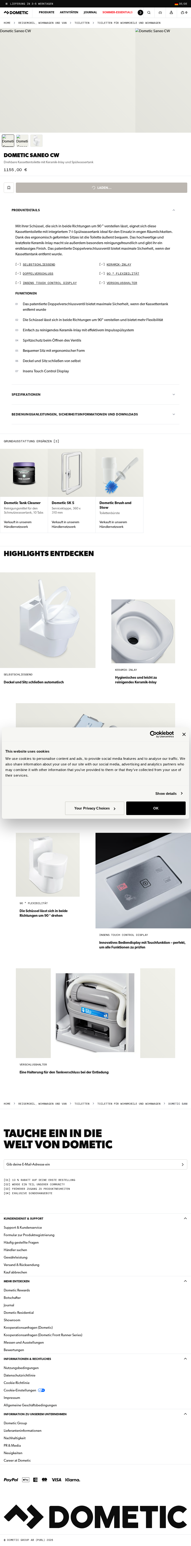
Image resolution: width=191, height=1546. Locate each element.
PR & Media (27, 1445)
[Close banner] (184, 734)
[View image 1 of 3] (8, 141)
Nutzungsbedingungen (21, 1368)
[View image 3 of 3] (36, 141)
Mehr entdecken (17, 1281)
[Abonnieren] (182, 1164)
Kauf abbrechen (15, 1272)
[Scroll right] (140, 12)
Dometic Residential (33, 1312)
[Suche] (148, 12)
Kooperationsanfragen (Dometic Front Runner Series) (43, 1335)
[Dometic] (16, 12)
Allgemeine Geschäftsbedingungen (30, 1405)
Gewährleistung (15, 1257)
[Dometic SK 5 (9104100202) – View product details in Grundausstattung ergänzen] (72, 491)
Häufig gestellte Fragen (21, 1242)
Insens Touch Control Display (50, 283)
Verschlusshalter (122, 283)
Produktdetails (26, 210)
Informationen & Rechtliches (27, 1359)
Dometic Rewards (17, 1290)
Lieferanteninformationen (22, 1430)
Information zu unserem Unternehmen (35, 1414)
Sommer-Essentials (117, 12)
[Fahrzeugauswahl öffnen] (160, 12)
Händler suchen (15, 1250)
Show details (166, 793)
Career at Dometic (32, 1460)
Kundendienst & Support (23, 1218)
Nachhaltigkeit (15, 1438)
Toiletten (82, 23)
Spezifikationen (26, 394)
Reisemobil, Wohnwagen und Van (42, 23)
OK (156, 808)
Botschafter (12, 1298)
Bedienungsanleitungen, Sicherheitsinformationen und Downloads (75, 414)
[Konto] (171, 12)
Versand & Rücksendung (21, 1265)
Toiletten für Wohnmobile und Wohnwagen (128, 23)
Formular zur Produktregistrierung (29, 1235)
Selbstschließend (39, 264)
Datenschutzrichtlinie (19, 1375)
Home (7, 23)
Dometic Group (30, 1423)
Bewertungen (14, 1350)
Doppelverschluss (38, 273)
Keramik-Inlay (119, 264)
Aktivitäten (69, 12)
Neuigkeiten (28, 1453)
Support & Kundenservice (23, 1227)
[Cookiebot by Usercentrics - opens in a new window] (153, 734)
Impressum (12, 1398)
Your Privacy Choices (92, 808)
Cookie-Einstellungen (20, 1390)
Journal (90, 12)
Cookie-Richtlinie (17, 1383)
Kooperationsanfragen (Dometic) (28, 1327)
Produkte (46, 12)
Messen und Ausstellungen (24, 1342)
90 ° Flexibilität (123, 273)
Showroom (12, 1320)
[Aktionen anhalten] (6, 4)
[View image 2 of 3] (22, 141)
